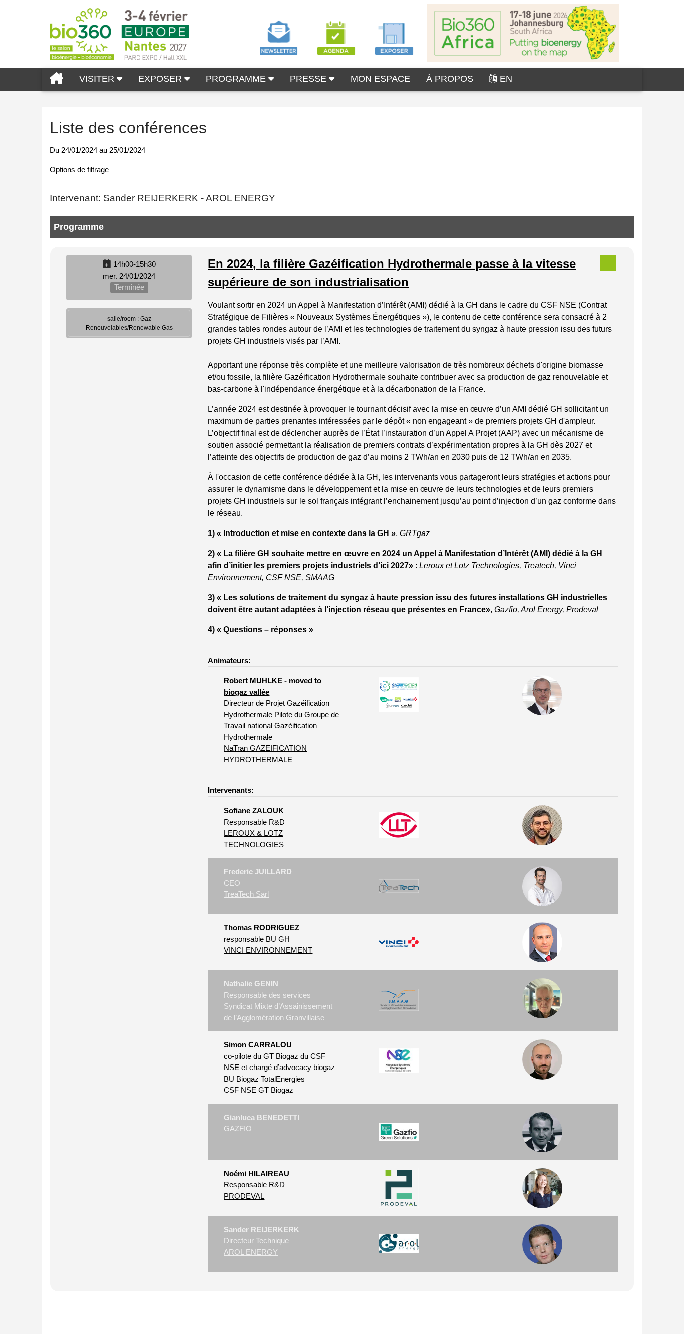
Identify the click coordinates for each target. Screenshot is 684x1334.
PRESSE (309, 79)
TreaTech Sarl (246, 894)
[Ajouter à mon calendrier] (106, 264)
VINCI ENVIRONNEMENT (268, 950)
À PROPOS (449, 79)
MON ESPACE (380, 79)
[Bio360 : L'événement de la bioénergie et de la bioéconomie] (56, 79)
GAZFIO (238, 1128)
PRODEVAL (244, 1196)
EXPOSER (161, 79)
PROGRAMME (237, 79)
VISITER (98, 79)
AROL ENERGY (251, 1252)
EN (506, 79)
